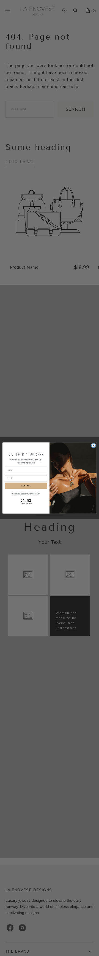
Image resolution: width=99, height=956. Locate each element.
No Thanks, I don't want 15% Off (26, 494)
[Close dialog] (93, 446)
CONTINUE (26, 486)
